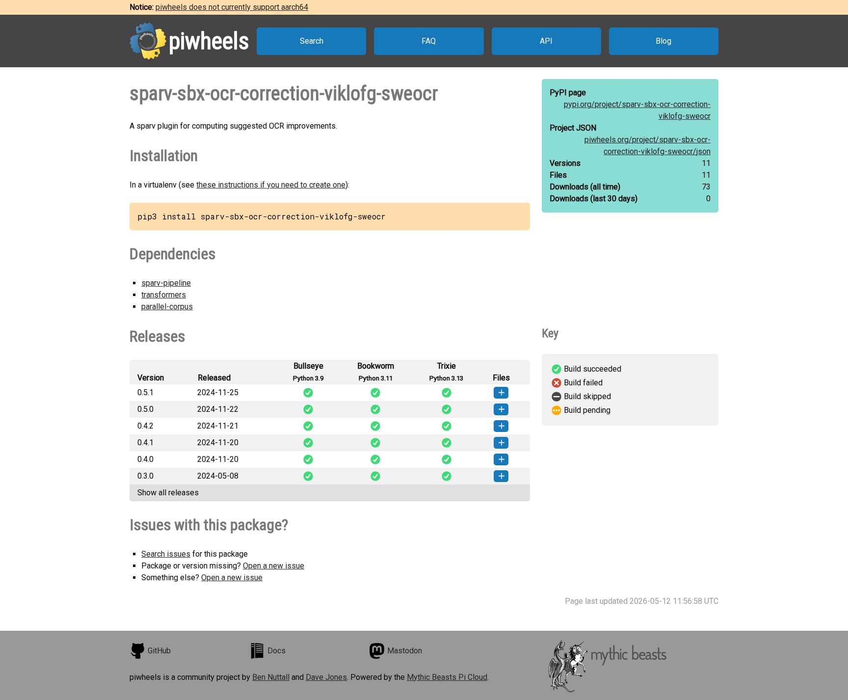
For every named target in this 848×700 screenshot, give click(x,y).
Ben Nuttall (271, 677)
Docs (276, 650)
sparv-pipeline (166, 283)
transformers (163, 294)
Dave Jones (326, 677)
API (546, 41)
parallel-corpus (167, 306)
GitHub (159, 650)
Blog (663, 41)
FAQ (429, 41)
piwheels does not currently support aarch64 (232, 7)
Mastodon (404, 650)
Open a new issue (273, 565)
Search (311, 41)
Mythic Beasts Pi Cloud (447, 677)
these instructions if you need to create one (270, 184)
